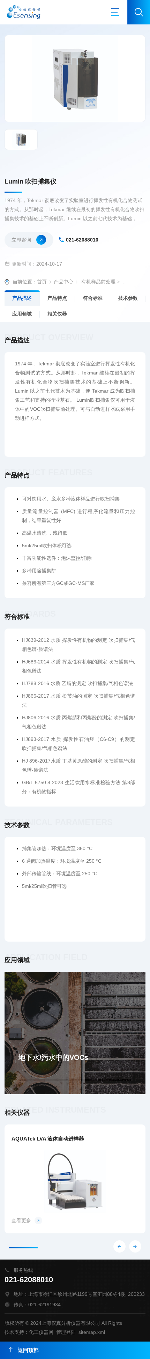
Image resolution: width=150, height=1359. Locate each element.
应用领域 (22, 314)
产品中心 (63, 281)
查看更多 (21, 1220)
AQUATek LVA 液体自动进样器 (48, 1139)
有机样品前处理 (98, 281)
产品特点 (57, 298)
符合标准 (93, 298)
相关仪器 (57, 314)
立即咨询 (21, 240)
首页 (42, 281)
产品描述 (22, 298)
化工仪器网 (41, 1332)
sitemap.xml (91, 1332)
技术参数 (128, 298)
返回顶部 (28, 1350)
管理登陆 (66, 1332)
